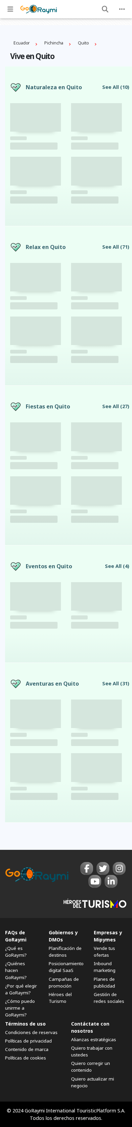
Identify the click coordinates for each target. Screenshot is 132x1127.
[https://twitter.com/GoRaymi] (102, 868)
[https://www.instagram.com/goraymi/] (119, 868)
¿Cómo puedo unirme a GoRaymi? (20, 1008)
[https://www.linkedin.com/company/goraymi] (111, 881)
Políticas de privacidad (28, 1041)
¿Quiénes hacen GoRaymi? (16, 970)
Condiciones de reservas (31, 1032)
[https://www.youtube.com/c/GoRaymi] (94, 881)
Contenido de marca (26, 1049)
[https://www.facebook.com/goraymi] (86, 868)
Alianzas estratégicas (93, 1039)
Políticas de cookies (25, 1058)
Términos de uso (25, 1023)
